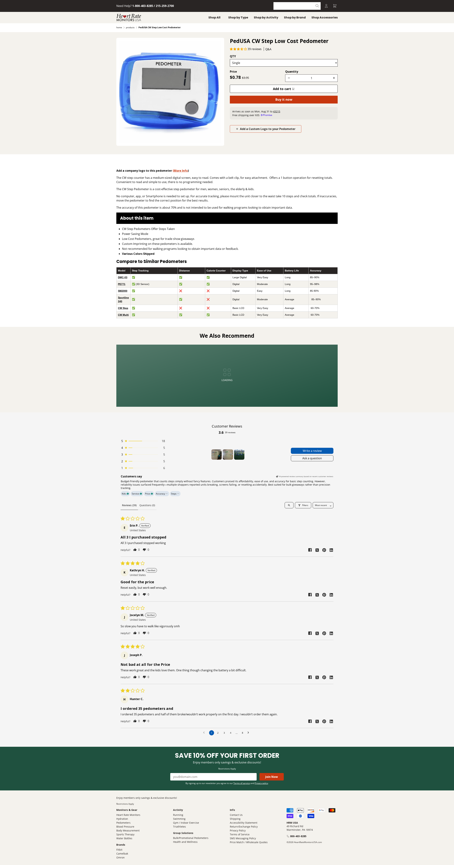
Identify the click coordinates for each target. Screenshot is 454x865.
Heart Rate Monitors (128, 815)
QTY (233, 56)
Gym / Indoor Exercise (186, 822)
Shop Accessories (324, 17)
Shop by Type (238, 17)
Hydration (122, 818)
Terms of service (241, 783)
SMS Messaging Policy (243, 838)
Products (130, 27)
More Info (181, 171)
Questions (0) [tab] (147, 505)
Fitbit (119, 849)
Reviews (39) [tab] (129, 505)
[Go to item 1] (216, 454)
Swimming (179, 818)
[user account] (326, 6)
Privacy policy (261, 783)
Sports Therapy (125, 834)
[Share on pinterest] (324, 550)
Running (178, 815)
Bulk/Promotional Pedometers (190, 838)
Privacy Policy (238, 830)
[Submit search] (317, 6)
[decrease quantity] (289, 78)
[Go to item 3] (239, 454)
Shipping (235, 818)
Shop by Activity (266, 17)
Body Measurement (128, 830)
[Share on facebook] (310, 550)
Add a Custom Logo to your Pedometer (267, 129)
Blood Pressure (125, 826)
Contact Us (236, 815)
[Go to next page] (249, 732)
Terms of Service (240, 834)
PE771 (121, 284)
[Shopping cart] (335, 6)
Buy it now (283, 99)
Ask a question (312, 458)
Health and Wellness (185, 842)
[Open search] (289, 505)
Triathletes (179, 826)
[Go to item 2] (228, 454)
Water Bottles (124, 838)
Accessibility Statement (243, 822)
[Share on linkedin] (331, 550)
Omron (120, 857)
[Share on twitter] (317, 550)
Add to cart (282, 89)
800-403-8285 (298, 836)
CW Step (123, 308)
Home (119, 27)
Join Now (271, 777)
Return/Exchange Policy (244, 826)
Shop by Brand (295, 17)
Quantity (291, 72)
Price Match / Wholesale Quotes (249, 842)
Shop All (214, 17)
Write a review (312, 451)
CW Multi (123, 314)
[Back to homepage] (128, 17)
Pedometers (123, 822)
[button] (239, 49)
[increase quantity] (334, 78)
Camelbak (122, 853)
